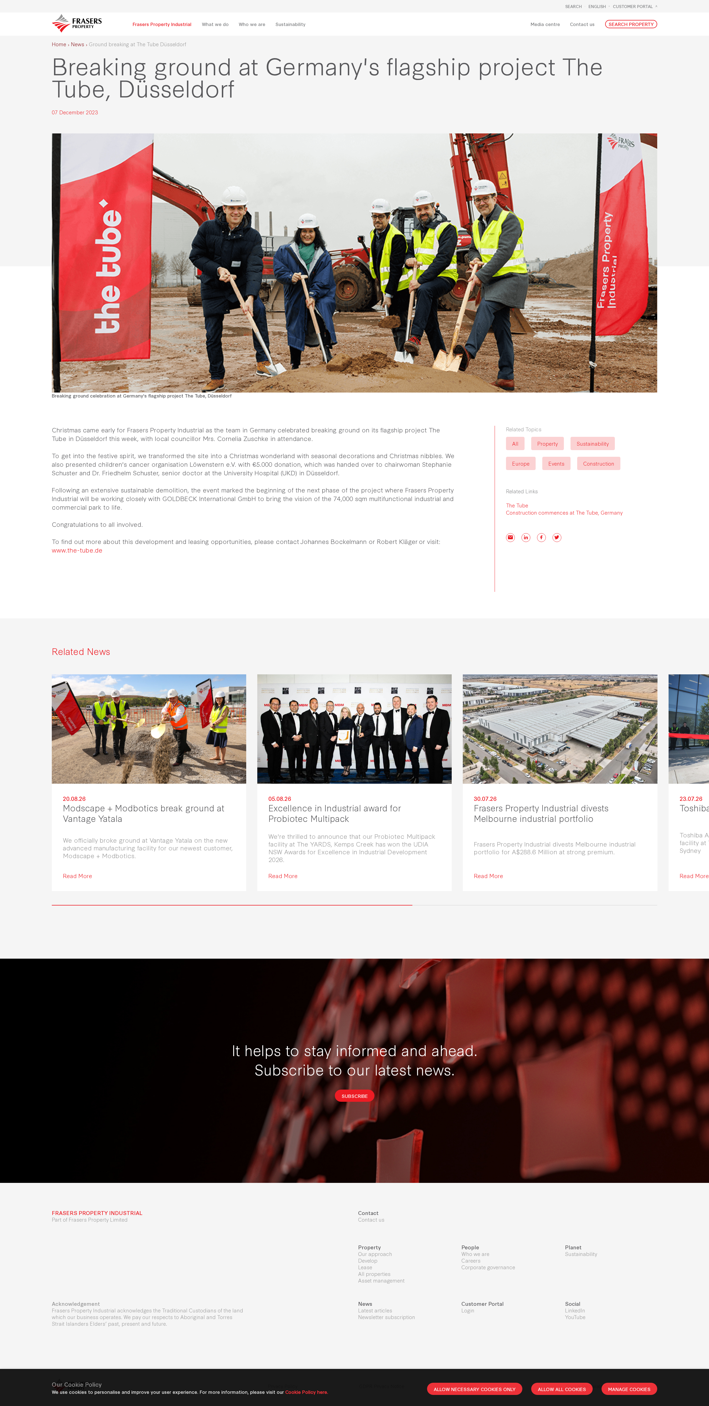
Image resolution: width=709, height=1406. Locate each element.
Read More (77, 875)
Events (556, 463)
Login (467, 1310)
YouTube (575, 1316)
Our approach (375, 1253)
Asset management (381, 1280)
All (515, 443)
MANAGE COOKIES (629, 1389)
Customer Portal (633, 6)
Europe (521, 463)
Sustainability (593, 443)
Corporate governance (488, 1267)
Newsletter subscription (386, 1316)
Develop (367, 1260)
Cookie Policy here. (306, 1391)
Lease (365, 1267)
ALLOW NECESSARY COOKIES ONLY (475, 1389)
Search (573, 6)
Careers (471, 1260)
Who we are (475, 1253)
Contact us (371, 1219)
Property (547, 443)
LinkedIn (575, 1310)
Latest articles (375, 1310)
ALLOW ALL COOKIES (562, 1389)
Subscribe (354, 1095)
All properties (374, 1273)
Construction (598, 463)
